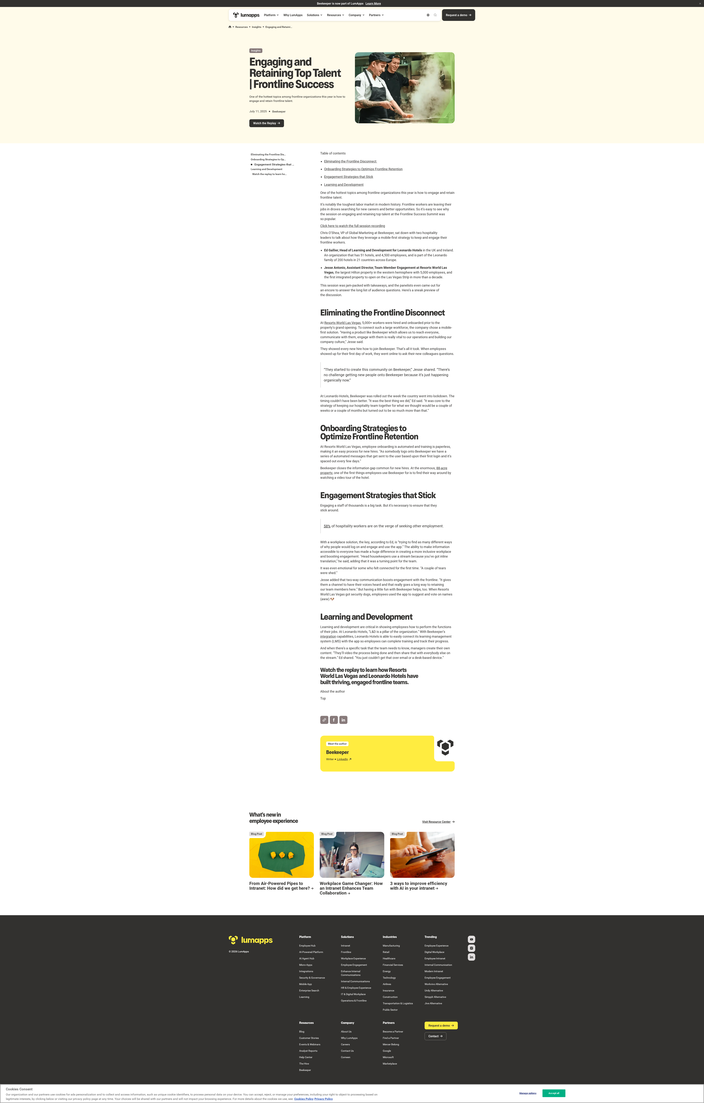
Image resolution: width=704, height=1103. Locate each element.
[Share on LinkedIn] (343, 720)
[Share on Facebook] (334, 720)
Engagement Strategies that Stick (348, 177)
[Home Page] (246, 15)
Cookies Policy (304, 1099)
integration (328, 636)
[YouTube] (471, 939)
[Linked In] (471, 957)
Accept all (554, 1093)
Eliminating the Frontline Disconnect (350, 161)
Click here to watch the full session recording (352, 226)
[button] (700, 3)
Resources (241, 26)
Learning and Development (344, 185)
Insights (256, 26)
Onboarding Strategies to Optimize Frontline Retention (363, 169)
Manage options (527, 1093)
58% (327, 526)
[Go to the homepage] (251, 940)
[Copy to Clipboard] (324, 720)
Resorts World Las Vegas (342, 323)
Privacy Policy (323, 1099)
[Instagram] (471, 948)
